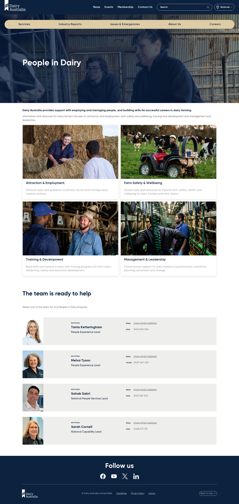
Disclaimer (121, 493)
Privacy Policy (137, 493)
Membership (125, 7)
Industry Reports (70, 24)
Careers (215, 24)
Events (109, 7)
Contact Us (145, 7)
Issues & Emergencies (125, 24)
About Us (174, 24)
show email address (145, 323)
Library (152, 493)
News (96, 7)
